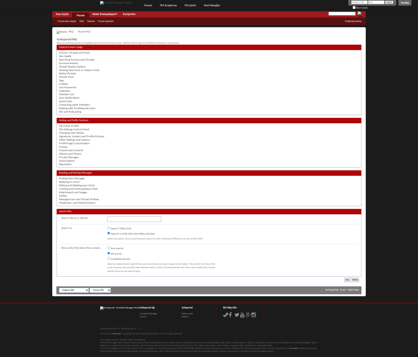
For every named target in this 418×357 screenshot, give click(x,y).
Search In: (66, 228)
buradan (294, 348)
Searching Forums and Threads (76, 59)
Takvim (91, 21)
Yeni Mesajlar (212, 5)
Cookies (63, 84)
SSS (81, 21)
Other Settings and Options (74, 140)
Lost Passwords (67, 87)
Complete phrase (120, 259)
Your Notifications (69, 97)
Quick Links (65, 101)
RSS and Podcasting (70, 111)
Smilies (63, 196)
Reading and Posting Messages (75, 173)
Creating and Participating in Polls (78, 189)
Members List (66, 94)
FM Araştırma (168, 5)
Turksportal (331, 289)
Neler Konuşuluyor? (105, 14)
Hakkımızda (187, 314)
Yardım (405, 2)
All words (116, 253)
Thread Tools (66, 77)
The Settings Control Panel (74, 129)
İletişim (185, 317)
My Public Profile (69, 126)
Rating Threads (67, 73)
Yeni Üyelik (65, 56)
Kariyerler (129, 14)
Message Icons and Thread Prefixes (79, 199)
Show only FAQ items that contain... (81, 248)
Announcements (68, 63)
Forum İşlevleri (106, 21)
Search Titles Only (120, 228)
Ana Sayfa (62, 14)
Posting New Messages (72, 178)
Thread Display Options (72, 66)
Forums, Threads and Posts (74, 52)
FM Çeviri (190, 5)
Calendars (64, 91)
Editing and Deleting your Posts (77, 185)
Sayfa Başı (353, 289)
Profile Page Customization (74, 143)
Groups (63, 147)
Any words (116, 248)
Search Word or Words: (74, 218)
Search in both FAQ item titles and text (132, 233)
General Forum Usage (71, 47)
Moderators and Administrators (77, 202)
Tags (61, 80)
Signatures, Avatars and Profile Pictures (81, 136)
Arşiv (343, 289)
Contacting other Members (74, 104)
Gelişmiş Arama (353, 21)
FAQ (71, 31)
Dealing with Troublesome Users (77, 108)
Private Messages (69, 157)
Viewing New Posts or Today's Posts (79, 70)
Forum (148, 5)
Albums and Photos (70, 153)
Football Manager (148, 314)
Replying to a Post (69, 182)
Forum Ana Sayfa (67, 21)
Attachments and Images (73, 192)
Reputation (65, 164)
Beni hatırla (362, 8)
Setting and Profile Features (73, 120)
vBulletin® (117, 334)
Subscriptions (67, 160)
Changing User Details (71, 133)
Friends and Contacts (71, 150)
